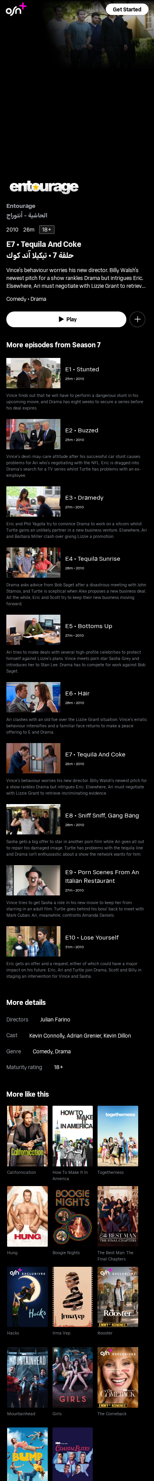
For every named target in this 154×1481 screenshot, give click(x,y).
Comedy (43, 1051)
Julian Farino (55, 1019)
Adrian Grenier (84, 1035)
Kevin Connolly (46, 1035)
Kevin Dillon (117, 1035)
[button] (127, 9)
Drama (63, 1051)
